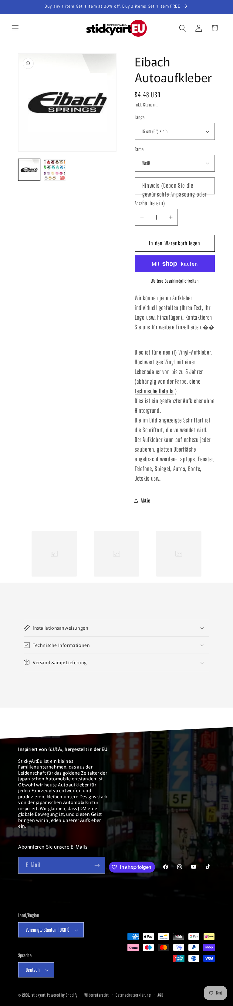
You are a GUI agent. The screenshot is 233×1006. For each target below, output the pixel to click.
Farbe (139, 149)
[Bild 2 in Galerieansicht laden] (55, 170)
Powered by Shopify (62, 995)
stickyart (39, 995)
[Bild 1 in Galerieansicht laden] (29, 170)
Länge (139, 117)
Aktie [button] (145, 500)
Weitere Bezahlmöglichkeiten (175, 281)
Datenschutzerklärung (133, 995)
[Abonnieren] (97, 865)
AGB (160, 995)
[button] (15, 28)
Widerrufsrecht (96, 995)
